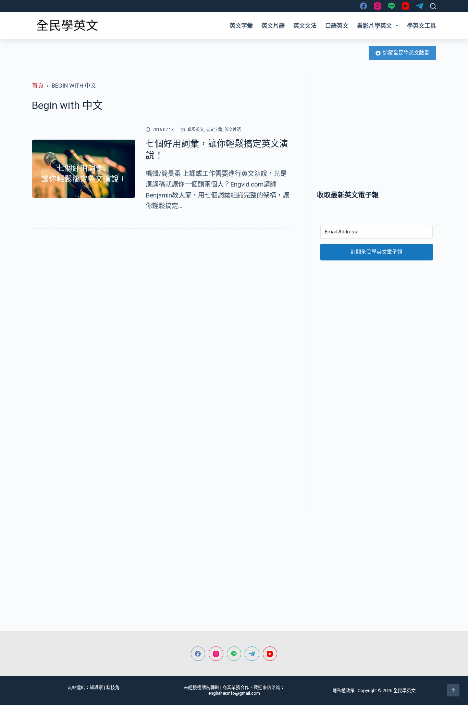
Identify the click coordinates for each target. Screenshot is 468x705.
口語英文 (336, 25)
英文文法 (305, 25)
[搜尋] (433, 6)
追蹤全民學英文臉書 (406, 53)
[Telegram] (419, 6)
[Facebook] (363, 6)
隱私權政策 (343, 690)
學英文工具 (421, 25)
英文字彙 (241, 25)
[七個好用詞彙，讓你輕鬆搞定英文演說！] (83, 169)
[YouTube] (405, 6)
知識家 (96, 687)
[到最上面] (453, 690)
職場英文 (195, 129)
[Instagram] (377, 6)
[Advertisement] (376, 128)
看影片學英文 (374, 25)
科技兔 (113, 687)
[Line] (391, 6)
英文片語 (273, 25)
